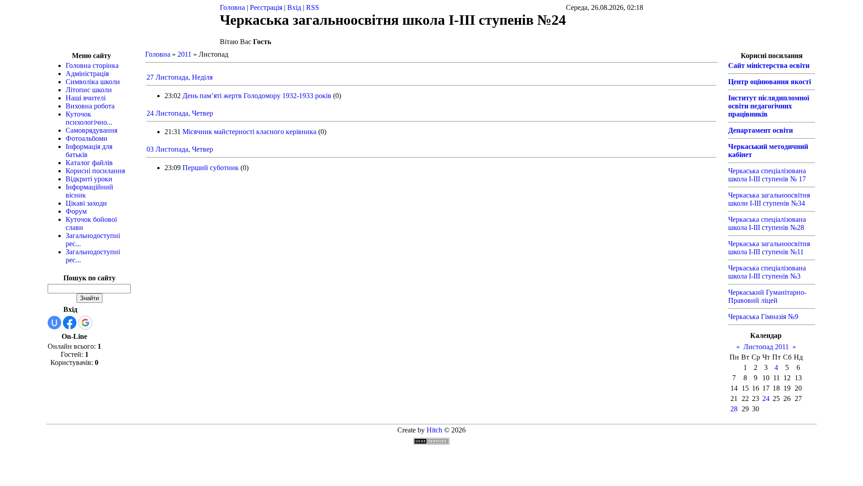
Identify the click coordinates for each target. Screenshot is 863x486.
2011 (184, 54)
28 (734, 409)
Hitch (434, 430)
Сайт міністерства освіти (769, 65)
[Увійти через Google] (85, 322)
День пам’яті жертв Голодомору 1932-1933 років (256, 95)
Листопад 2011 (766, 347)
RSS (312, 7)
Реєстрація (266, 7)
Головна (232, 7)
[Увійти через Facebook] (69, 322)
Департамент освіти (760, 130)
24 (766, 398)
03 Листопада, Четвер (180, 149)
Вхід (294, 7)
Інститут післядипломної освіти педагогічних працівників (768, 106)
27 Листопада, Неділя (180, 77)
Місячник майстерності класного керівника (249, 131)
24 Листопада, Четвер (180, 113)
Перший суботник (210, 167)
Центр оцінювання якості (769, 82)
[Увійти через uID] (54, 322)
